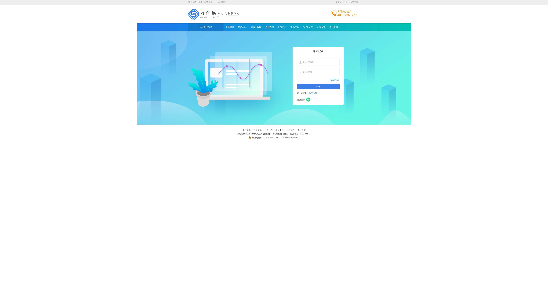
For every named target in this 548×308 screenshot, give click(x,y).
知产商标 (242, 27)
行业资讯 (258, 130)
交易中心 (294, 27)
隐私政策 (302, 130)
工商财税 (229, 27)
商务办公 (282, 27)
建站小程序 (256, 27)
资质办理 (269, 27)
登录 (337, 2)
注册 (345, 2)
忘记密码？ (335, 80)
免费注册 (313, 93)
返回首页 (222, 2)
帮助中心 (280, 130)
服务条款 (291, 130)
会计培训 (333, 27)
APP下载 (354, 2)
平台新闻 (247, 130)
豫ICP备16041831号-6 (290, 137)
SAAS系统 (308, 27)
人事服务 (321, 27)
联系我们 (269, 130)
